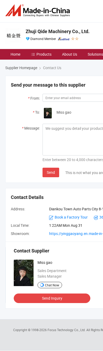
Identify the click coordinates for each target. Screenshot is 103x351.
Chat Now (52, 285)
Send (51, 172)
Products (44, 54)
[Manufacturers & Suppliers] (38, 10)
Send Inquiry (52, 298)
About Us (69, 54)
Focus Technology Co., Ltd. (67, 330)
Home (15, 54)
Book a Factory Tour (71, 217)
